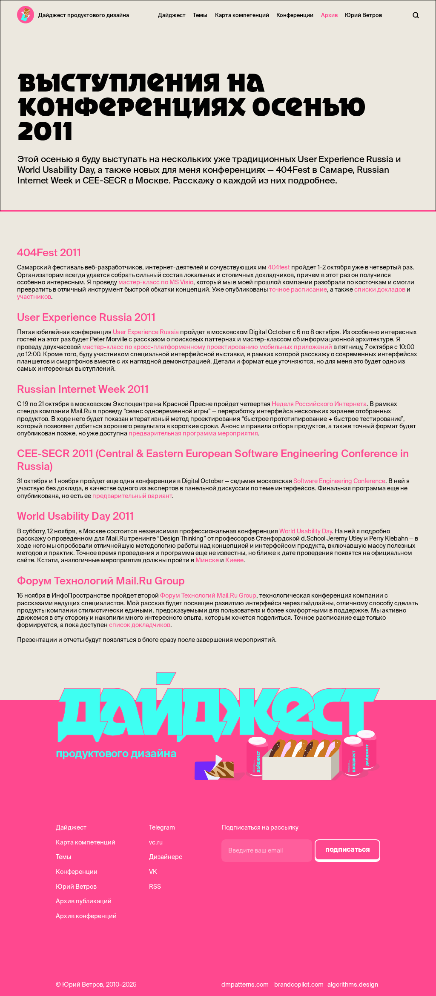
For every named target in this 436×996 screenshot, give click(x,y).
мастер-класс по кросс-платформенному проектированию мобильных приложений (207, 346)
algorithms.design (352, 984)
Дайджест (172, 15)
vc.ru (156, 842)
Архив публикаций (84, 901)
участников (34, 296)
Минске (207, 560)
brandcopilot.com (299, 984)
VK (153, 871)
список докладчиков (139, 624)
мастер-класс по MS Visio (155, 282)
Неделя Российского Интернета (319, 404)
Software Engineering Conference (339, 481)
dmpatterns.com (245, 984)
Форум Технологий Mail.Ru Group (101, 581)
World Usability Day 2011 (75, 516)
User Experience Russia (146, 332)
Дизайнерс (165, 856)
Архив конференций (86, 916)
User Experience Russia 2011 (86, 317)
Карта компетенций (242, 15)
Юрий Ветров (363, 15)
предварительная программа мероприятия (193, 433)
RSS (155, 886)
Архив (329, 15)
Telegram (162, 827)
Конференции (294, 15)
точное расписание (298, 289)
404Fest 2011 (49, 252)
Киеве (234, 560)
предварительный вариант (132, 495)
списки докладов (379, 289)
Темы (200, 15)
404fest (279, 267)
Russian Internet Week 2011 (83, 389)
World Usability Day (305, 531)
